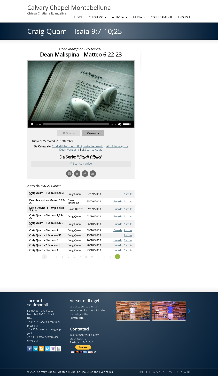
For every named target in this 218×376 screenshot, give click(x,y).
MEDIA (137, 17)
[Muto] (120, 124)
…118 (111, 257)
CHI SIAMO (96, 17)
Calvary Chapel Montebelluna (69, 7)
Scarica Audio (94, 149)
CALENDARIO (183, 372)
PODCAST (167, 372)
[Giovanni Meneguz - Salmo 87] (169, 311)
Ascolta (94, 133)
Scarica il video (82, 163)
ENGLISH (184, 17)
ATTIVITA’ (118, 17)
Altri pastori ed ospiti (89, 146)
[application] (81, 124)
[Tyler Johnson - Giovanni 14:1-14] (133, 311)
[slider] (76, 124)
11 (103, 257)
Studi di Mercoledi (63, 146)
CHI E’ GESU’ (153, 372)
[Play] (32, 124)
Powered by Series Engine (122, 266)
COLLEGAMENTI (161, 17)
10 (97, 257)
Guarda (70, 133)
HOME (78, 17)
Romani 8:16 (76, 317)
